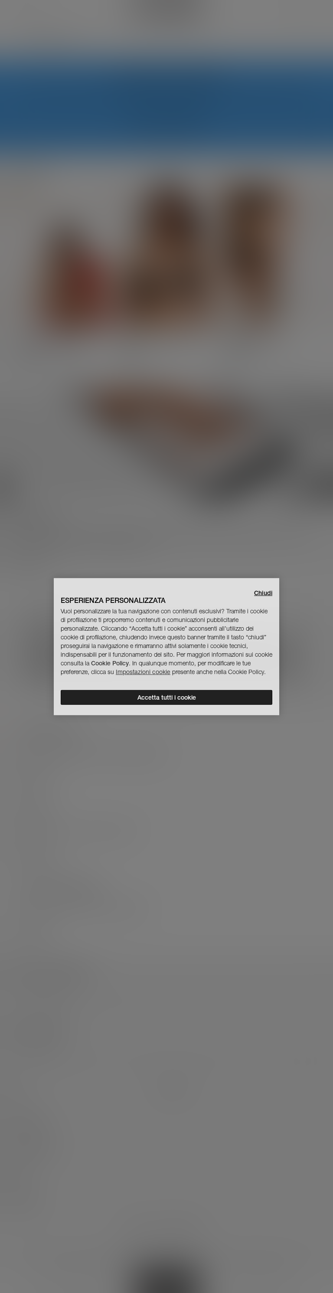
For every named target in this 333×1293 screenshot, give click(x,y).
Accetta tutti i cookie (166, 697)
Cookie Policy (110, 663)
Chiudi (263, 592)
